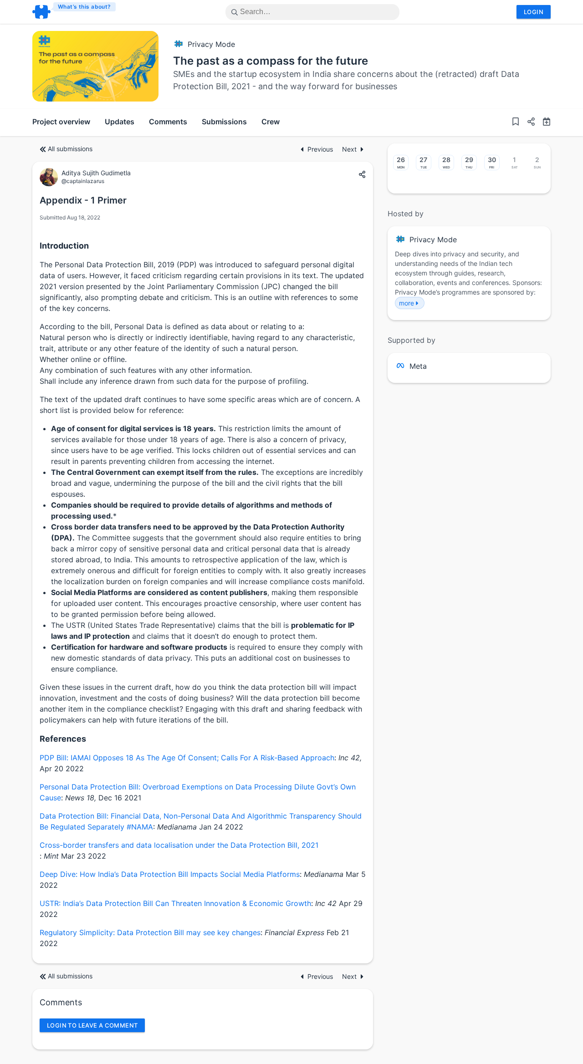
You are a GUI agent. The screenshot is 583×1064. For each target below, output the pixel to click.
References (63, 738)
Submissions (224, 121)
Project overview (61, 121)
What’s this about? (84, 6)
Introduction (64, 245)
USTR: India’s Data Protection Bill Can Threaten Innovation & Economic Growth (175, 903)
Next (349, 149)
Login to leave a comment (92, 1025)
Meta (418, 366)
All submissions (70, 149)
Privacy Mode (211, 44)
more (406, 303)
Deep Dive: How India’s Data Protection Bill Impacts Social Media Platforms (170, 874)
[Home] (74, 12)
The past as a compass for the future (270, 60)
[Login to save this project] (515, 122)
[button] (527, 122)
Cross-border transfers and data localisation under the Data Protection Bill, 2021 (179, 845)
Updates (119, 121)
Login (533, 11)
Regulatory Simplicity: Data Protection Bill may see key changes (150, 932)
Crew (270, 121)
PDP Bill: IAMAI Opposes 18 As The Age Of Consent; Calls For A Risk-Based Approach (187, 757)
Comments (168, 121)
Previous (321, 149)
